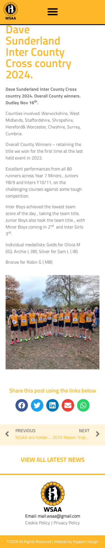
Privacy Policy (66, 522)
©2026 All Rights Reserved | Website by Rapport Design (52, 541)
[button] (52, 11)
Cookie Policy (37, 522)
